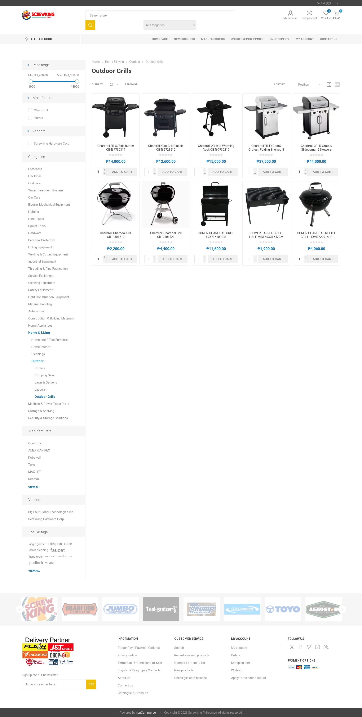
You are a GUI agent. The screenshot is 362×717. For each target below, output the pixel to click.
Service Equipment (41, 276)
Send (91, 684)
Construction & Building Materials (51, 318)
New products (184, 670)
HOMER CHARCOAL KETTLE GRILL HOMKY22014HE (316, 235)
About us (124, 678)
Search (90, 25)
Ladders (40, 389)
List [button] (337, 84)
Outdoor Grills (45, 397)
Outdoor (37, 361)
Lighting (33, 212)
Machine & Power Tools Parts (48, 404)
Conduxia (34, 443)
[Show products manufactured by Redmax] (39, 609)
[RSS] (326, 647)
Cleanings (38, 354)
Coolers (40, 368)
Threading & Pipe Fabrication (48, 269)
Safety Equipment (40, 290)
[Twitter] (291, 647)
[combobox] (160, 15)
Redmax (33, 479)
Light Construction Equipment (48, 297)
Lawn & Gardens (46, 382)
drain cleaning (38, 550)
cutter (68, 544)
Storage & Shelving (41, 411)
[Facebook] (300, 647)
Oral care (34, 183)
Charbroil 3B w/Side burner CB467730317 (115, 147)
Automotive (36, 311)
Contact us (125, 685)
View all (34, 487)
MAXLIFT (34, 472)
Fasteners (35, 169)
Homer (38, 118)
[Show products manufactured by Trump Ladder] (202, 609)
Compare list (309, 18)
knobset (50, 556)
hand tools (36, 556)
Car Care (34, 197)
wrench (50, 562)
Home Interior (40, 347)
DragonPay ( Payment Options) (139, 648)
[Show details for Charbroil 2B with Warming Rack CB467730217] (216, 117)
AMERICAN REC (39, 450)
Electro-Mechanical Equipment (49, 205)
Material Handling (40, 304)
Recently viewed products (191, 655)
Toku (31, 465)
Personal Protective (41, 240)
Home (96, 61)
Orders (235, 655)
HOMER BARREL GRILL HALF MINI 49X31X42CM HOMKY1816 (266, 236)
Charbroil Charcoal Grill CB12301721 (166, 235)
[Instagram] (317, 647)
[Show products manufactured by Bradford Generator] (80, 609)
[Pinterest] (309, 647)
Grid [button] (329, 84)
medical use (65, 556)
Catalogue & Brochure (133, 693)
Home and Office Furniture (49, 340)
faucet (57, 550)
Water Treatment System (45, 190)
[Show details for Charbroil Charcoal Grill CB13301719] (115, 204)
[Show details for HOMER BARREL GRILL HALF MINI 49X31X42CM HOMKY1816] (266, 204)
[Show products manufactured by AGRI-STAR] (323, 609)
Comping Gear (44, 375)
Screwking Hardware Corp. (52, 143)
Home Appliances (40, 325)
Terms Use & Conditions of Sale (140, 663)
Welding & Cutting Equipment (48, 254)
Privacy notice (127, 655)
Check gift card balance (190, 678)
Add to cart (122, 171)
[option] (39, 609)
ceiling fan (55, 544)
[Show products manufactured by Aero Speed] (242, 609)
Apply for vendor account (248, 678)
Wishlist (236, 670)
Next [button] (342, 609)
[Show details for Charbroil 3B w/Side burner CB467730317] (115, 117)
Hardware (34, 233)
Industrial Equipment (42, 261)
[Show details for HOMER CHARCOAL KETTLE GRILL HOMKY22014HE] (316, 204)
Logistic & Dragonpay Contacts (139, 670)
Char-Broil (41, 110)
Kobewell (34, 457)
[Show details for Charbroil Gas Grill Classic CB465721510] (166, 117)
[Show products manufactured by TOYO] (283, 609)
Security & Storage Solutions (48, 418)
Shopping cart (240, 663)
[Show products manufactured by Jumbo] (120, 609)
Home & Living (39, 333)
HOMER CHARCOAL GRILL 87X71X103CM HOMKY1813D (216, 236)
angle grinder (37, 544)
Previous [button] (20, 609)
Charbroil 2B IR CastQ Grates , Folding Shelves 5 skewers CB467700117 (266, 149)
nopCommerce (146, 712)
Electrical (34, 176)
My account (290, 18)
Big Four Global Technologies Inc (50, 512)
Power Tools (37, 226)
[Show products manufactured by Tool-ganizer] (161, 609)
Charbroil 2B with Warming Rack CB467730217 (216, 147)
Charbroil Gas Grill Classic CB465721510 (166, 147)
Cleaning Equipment (41, 283)
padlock (36, 562)
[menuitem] (144, 648)
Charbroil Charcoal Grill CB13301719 (115, 235)
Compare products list (189, 663)
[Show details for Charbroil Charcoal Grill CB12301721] (166, 204)
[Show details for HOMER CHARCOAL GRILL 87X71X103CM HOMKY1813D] (216, 204)
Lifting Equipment (40, 247)
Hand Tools (36, 219)
